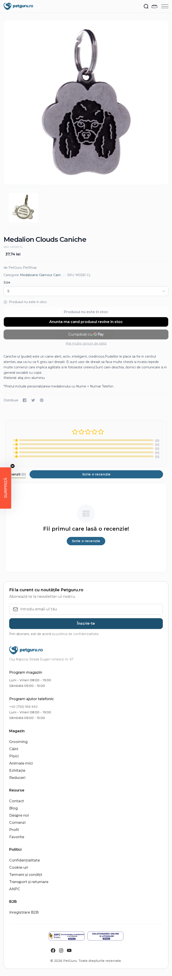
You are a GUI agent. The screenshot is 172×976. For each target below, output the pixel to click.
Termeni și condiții (25, 875)
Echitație (17, 770)
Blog (13, 808)
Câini (13, 749)
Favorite (16, 837)
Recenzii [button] (15, 474)
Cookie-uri (18, 867)
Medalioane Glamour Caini (40, 275)
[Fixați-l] (41, 400)
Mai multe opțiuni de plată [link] (86, 343)
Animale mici (21, 763)
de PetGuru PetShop (20, 268)
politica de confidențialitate (77, 634)
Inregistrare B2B (24, 912)
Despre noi (19, 815)
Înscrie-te (86, 623)
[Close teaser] (12, 466)
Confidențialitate (24, 860)
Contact (16, 801)
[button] (5, 488)
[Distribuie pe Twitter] (33, 400)
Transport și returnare (28, 882)
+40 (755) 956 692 (23, 707)
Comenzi (17, 822)
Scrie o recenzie (96, 474)
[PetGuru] (18, 6)
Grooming (18, 742)
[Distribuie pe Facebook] (24, 400)
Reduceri (17, 778)
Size (7, 282)
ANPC (14, 889)
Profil (14, 830)
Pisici (14, 756)
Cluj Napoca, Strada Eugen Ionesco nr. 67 (41, 659)
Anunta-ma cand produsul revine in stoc (86, 322)
